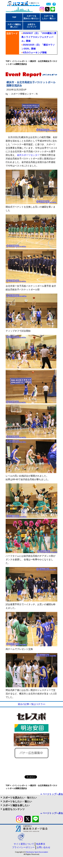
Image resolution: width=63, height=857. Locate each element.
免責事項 (40, 844)
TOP (14, 17)
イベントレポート (20, 61)
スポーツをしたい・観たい (17, 801)
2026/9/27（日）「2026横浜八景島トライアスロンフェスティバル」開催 (38, 37)
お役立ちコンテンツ (14, 809)
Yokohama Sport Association (37, 852)
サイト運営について (24, 844)
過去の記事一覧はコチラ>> (31, 704)
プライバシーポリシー (23, 847)
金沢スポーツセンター (28, 155)
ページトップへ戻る (53, 794)
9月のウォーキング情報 (35, 52)
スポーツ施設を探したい (16, 805)
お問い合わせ (43, 847)
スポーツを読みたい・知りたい (20, 797)
